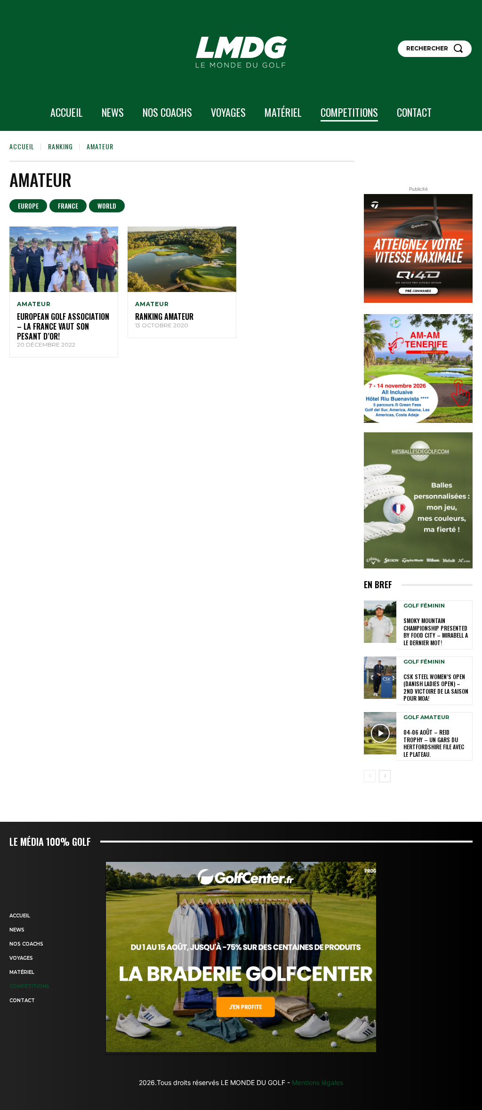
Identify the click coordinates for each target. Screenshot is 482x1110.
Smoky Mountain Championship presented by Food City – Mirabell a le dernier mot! (435, 631)
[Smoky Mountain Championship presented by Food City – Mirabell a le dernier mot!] (380, 621)
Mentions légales (316, 1082)
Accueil (21, 146)
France (68, 206)
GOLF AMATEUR (426, 717)
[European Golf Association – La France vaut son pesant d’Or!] (63, 259)
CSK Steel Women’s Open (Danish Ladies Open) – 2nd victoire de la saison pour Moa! (435, 687)
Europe (28, 206)
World (106, 206)
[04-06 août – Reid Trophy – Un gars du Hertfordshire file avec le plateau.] (380, 733)
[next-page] (385, 776)
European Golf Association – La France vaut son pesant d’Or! (63, 326)
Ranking (60, 146)
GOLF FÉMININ (424, 605)
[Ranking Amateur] (182, 259)
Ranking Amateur (164, 316)
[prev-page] (370, 776)
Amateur (34, 304)
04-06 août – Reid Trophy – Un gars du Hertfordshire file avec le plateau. (433, 743)
